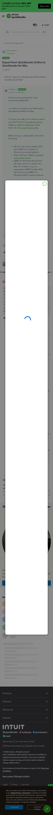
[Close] (44, 183)
